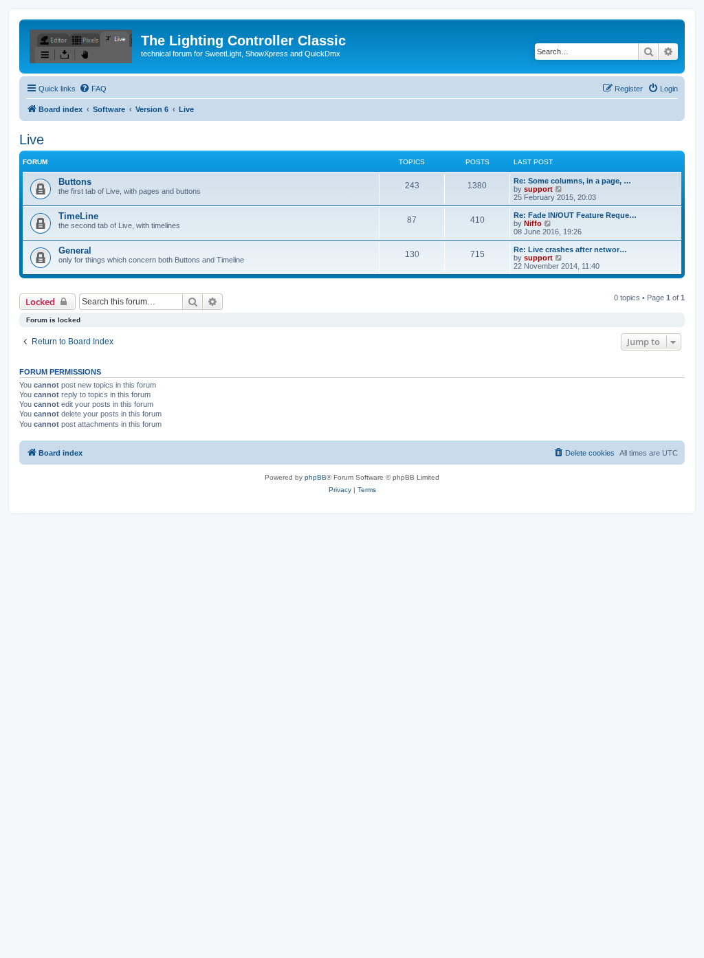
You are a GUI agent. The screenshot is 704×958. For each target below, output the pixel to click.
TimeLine (78, 216)
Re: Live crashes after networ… (570, 249)
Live (31, 139)
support (538, 189)
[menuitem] (93, 88)
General (74, 250)
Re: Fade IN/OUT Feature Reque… (575, 215)
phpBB (316, 477)
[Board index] (82, 45)
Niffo (533, 223)
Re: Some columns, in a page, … (572, 181)
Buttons (74, 182)
